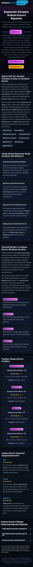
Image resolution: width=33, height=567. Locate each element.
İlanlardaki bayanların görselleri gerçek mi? (14, 534)
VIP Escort (21, 3)
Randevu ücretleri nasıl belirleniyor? (13, 540)
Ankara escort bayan (23, 253)
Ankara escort (15, 32)
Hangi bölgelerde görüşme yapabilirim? (14, 528)
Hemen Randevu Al (16, 67)
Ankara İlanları (22, 2)
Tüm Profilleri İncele (16, 61)
